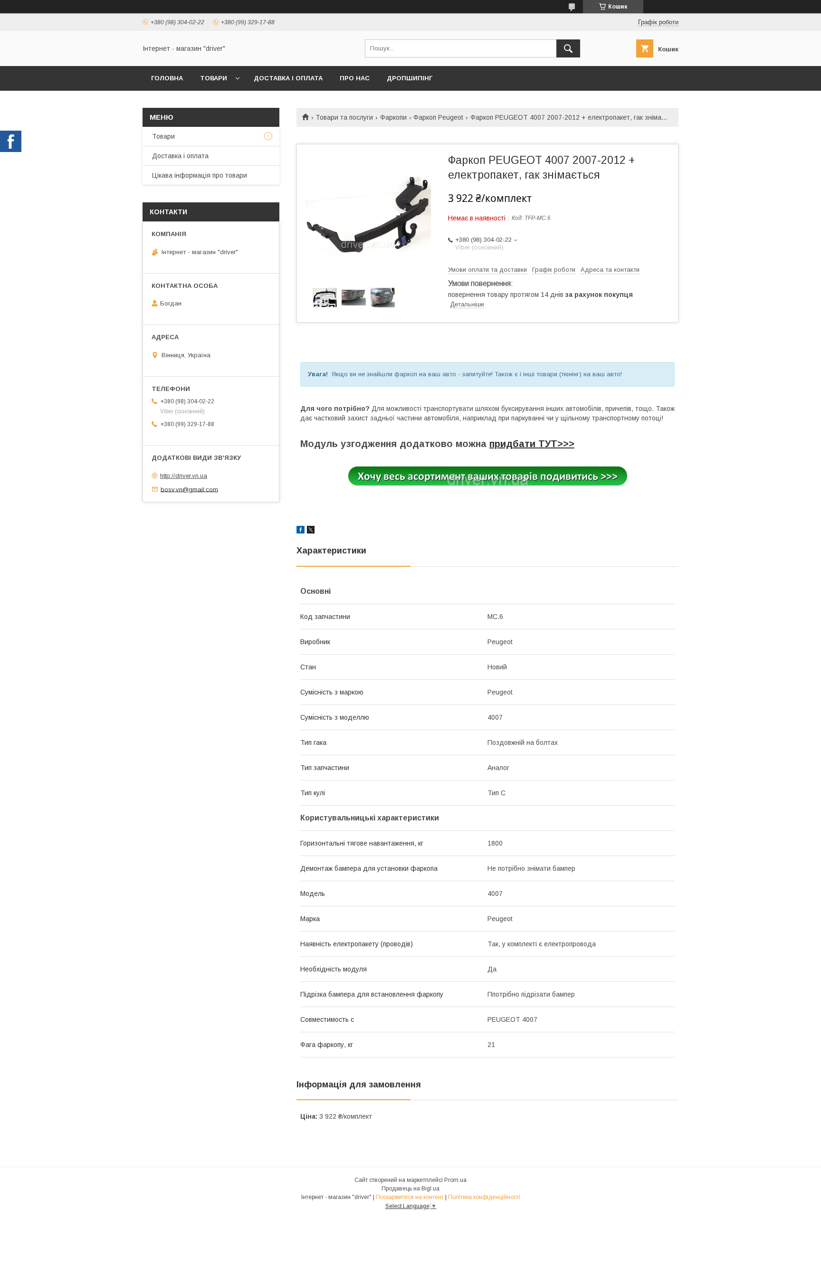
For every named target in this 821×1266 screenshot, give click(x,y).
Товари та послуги (344, 117)
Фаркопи (393, 117)
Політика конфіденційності (484, 1197)
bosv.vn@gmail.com (189, 489)
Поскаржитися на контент (410, 1197)
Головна (167, 78)
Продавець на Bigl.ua (410, 1188)
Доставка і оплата (288, 78)
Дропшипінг (409, 78)
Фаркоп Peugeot (438, 117)
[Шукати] (568, 48)
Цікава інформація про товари (199, 175)
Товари (213, 78)
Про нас (355, 78)
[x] (311, 531)
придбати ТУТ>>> (531, 443)
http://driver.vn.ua (183, 475)
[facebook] (300, 531)
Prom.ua (455, 1180)
